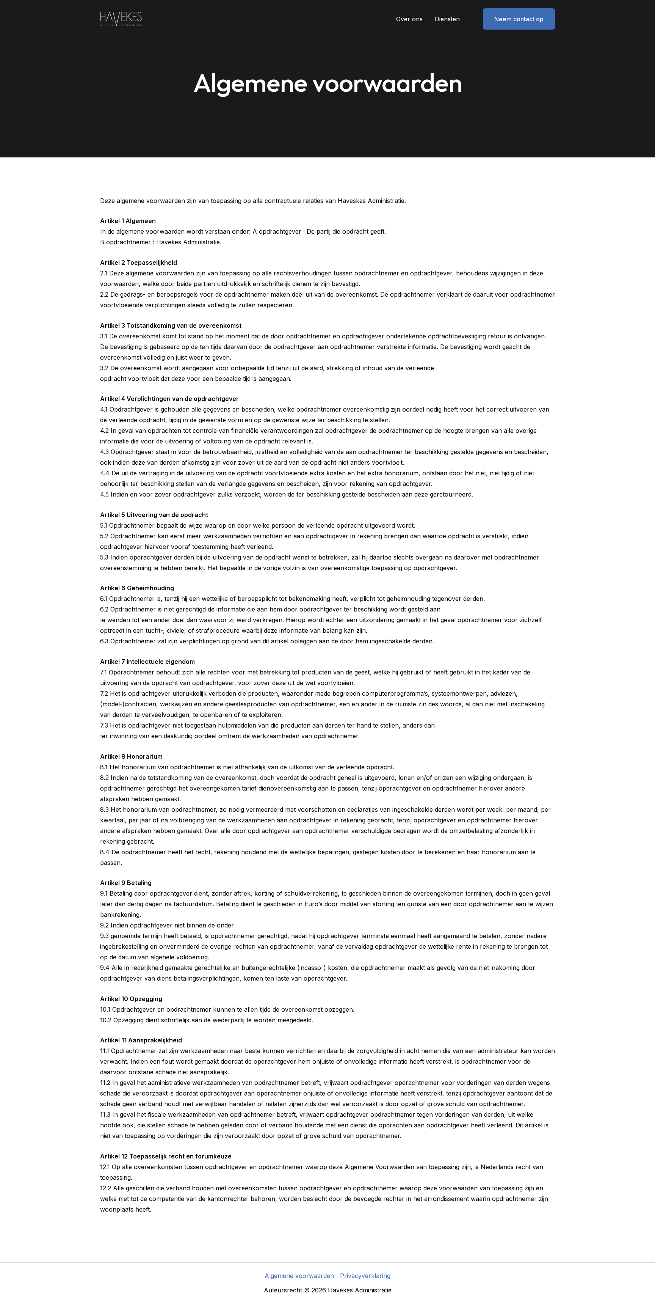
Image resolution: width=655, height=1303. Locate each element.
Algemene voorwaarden (299, 1275)
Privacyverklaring (365, 1275)
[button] (514, 19)
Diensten (447, 19)
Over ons (409, 19)
